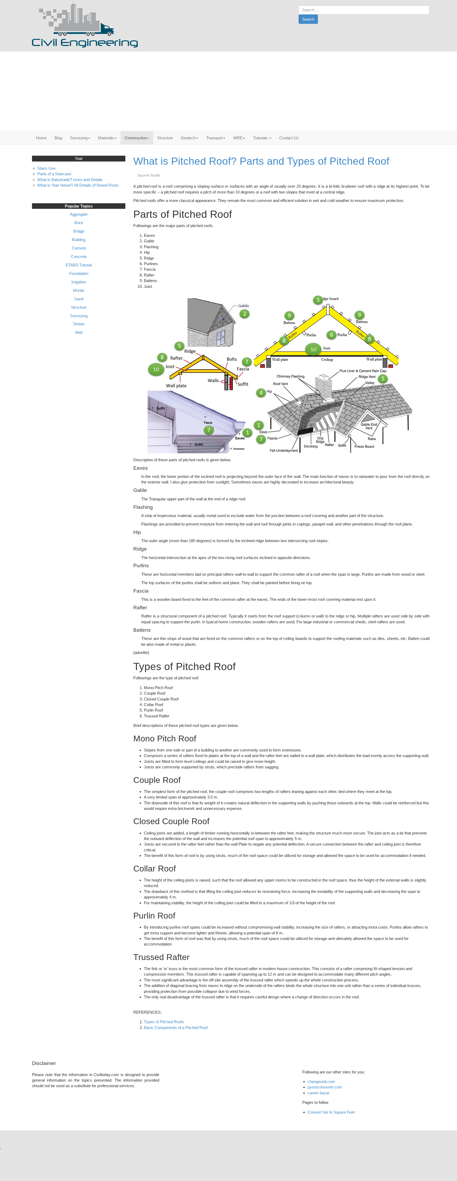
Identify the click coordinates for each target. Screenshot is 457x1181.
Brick (78, 222)
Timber (79, 324)
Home (41, 138)
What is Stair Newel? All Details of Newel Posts (77, 185)
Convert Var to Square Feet (331, 1112)
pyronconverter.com (325, 1087)
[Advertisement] (228, 91)
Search (308, 19)
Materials (106, 138)
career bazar (319, 1093)
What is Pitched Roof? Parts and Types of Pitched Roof (261, 161)
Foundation (78, 273)
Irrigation (78, 282)
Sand (78, 299)
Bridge (78, 231)
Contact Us (289, 138)
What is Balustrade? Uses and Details (70, 179)
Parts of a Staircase (54, 174)
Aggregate (79, 214)
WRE (238, 138)
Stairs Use (46, 168)
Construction (136, 138)
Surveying (79, 138)
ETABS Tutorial (79, 265)
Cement (79, 248)
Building (78, 239)
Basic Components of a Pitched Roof (176, 1027)
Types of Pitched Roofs (164, 1021)
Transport (214, 138)
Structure (165, 138)
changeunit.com (321, 1081)
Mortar (78, 290)
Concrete (79, 256)
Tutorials (261, 138)
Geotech (188, 138)
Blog (58, 138)
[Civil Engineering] (85, 24)
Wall (78, 332)
